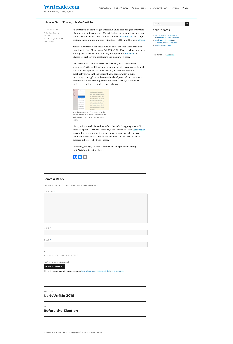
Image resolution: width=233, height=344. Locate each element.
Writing (175, 8)
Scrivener (129, 53)
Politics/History (138, 8)
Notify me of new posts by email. (56, 262)
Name (47, 228)
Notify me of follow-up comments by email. (61, 255)
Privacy (185, 8)
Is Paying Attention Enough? (166, 43)
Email (47, 240)
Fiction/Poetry (121, 8)
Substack (170, 55)
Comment (49, 191)
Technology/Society (158, 8)
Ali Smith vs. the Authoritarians (167, 38)
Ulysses (141, 40)
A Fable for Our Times (163, 45)
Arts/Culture (105, 8)
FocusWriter (139, 129)
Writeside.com (61, 6)
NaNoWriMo (126, 36)
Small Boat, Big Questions (165, 40)
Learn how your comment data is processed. (102, 271)
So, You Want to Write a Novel (166, 35)
